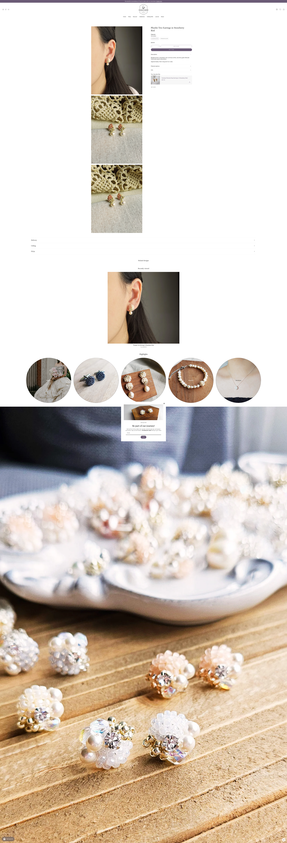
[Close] (164, 403)
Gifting (33, 246)
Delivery (34, 240)
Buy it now (171, 49)
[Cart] (283, 9)
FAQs (33, 251)
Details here (159, 1)
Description (154, 54)
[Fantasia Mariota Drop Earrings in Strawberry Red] (155, 80)
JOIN (143, 437)
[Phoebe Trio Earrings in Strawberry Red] (143, 308)
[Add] (189, 82)
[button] (280, 9)
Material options (155, 66)
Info (152, 70)
